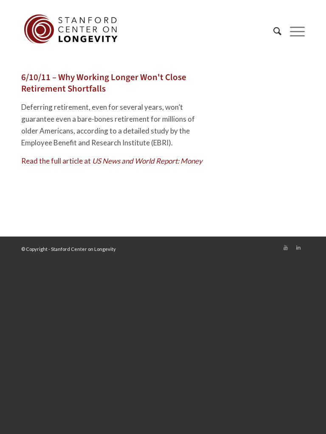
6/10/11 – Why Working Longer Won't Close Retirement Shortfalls (103, 83)
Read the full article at (111, 160)
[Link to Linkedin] (298, 247)
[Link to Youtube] (285, 247)
